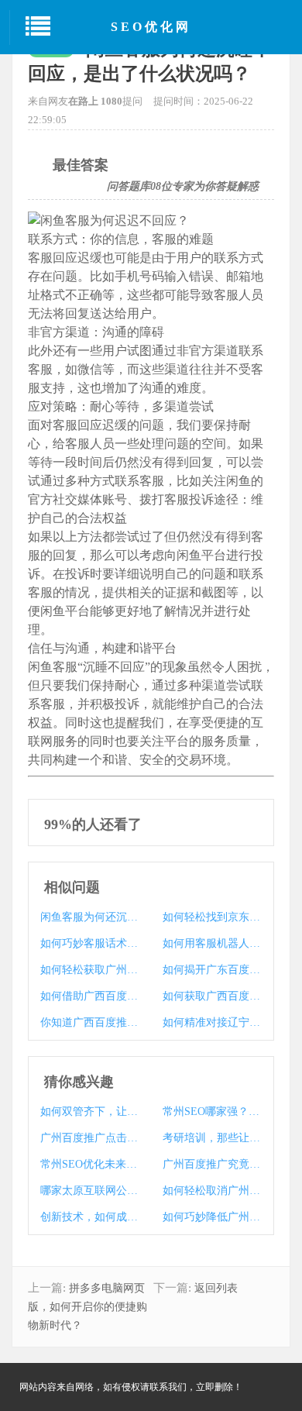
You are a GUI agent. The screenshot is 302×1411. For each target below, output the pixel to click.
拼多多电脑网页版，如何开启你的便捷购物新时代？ (87, 1306)
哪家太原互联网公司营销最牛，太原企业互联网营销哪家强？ (89, 1190)
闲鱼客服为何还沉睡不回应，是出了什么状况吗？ (89, 917)
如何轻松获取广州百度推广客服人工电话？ (89, 970)
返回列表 (216, 1288)
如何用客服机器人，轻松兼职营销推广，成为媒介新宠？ (212, 943)
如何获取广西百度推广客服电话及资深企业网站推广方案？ (212, 996)
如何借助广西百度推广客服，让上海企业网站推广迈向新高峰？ (89, 996)
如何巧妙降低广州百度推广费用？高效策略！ (212, 1217)
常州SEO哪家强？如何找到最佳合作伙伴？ (212, 1111)
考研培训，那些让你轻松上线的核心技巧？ (212, 1138)
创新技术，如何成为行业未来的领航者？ (89, 1217)
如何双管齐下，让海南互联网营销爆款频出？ (89, 1111)
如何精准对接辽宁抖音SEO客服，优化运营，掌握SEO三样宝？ (212, 1022)
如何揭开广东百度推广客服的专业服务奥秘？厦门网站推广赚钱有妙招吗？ (212, 970)
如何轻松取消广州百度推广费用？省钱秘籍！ (212, 1190)
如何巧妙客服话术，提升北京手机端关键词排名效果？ (89, 943)
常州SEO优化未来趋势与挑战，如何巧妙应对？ (89, 1164)
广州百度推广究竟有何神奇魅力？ (212, 1164)
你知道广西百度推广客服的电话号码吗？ (89, 1022)
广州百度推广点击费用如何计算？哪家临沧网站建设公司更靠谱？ (89, 1138)
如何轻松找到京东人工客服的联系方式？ (212, 917)
